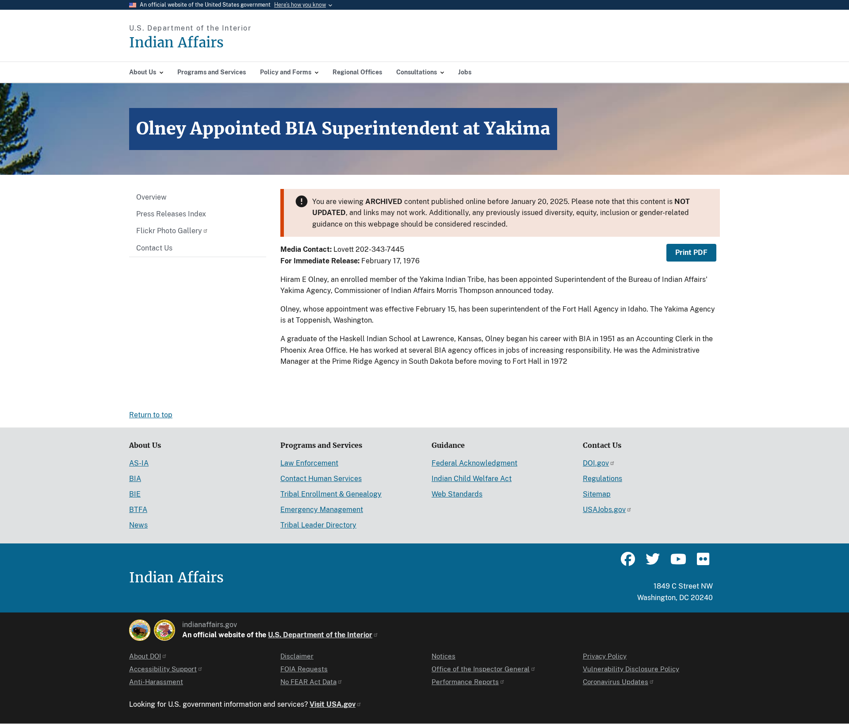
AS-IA (139, 463)
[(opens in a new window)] (139, 630)
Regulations (602, 478)
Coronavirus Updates (615, 681)
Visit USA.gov (333, 704)
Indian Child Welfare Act (472, 478)
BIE (135, 494)
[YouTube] (677, 563)
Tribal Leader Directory (318, 525)
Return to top (150, 415)
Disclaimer (297, 656)
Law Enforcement (309, 463)
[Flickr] (702, 563)
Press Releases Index (171, 214)
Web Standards (457, 494)
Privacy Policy (605, 656)
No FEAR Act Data (308, 681)
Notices (443, 656)
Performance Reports (465, 681)
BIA (135, 478)
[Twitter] (652, 563)
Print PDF (691, 252)
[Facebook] (628, 563)
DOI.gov (596, 463)
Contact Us (154, 248)
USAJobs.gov (604, 509)
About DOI (145, 656)
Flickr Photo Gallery (169, 231)
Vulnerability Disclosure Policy (631, 669)
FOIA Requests (304, 669)
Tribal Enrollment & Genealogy (331, 494)
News (138, 525)
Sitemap (597, 494)
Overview (151, 197)
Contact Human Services (321, 478)
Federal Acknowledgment (474, 463)
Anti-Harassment (156, 681)
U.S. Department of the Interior (320, 635)
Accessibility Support (163, 669)
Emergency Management (321, 509)
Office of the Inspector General (481, 669)
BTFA (138, 509)
